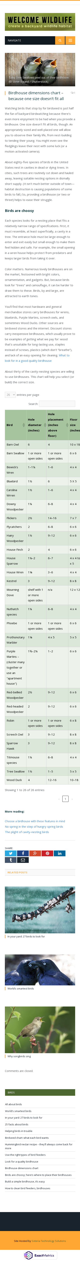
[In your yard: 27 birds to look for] (40, 909)
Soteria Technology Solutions (49, 1241)
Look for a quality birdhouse (21, 1161)
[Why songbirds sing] (40, 1030)
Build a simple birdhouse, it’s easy (25, 1181)
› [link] (72, 799)
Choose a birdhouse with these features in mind (35, 821)
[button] (23, 425)
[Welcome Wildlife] (40, 21)
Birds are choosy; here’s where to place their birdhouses (38, 1175)
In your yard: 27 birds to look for (26, 936)
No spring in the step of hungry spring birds (34, 826)
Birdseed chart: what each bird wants (27, 1137)
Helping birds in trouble (18, 1131)
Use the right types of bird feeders (25, 1155)
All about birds (13, 1104)
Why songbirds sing (19, 1056)
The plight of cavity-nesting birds (27, 832)
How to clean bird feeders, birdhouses (27, 1188)
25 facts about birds (16, 1124)
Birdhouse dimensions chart (21, 1168)
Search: (33, 404)
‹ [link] (58, 799)
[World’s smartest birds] (40, 969)
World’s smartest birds (21, 988)
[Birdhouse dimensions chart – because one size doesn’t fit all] (40, 70)
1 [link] (65, 799)
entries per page (28, 395)
